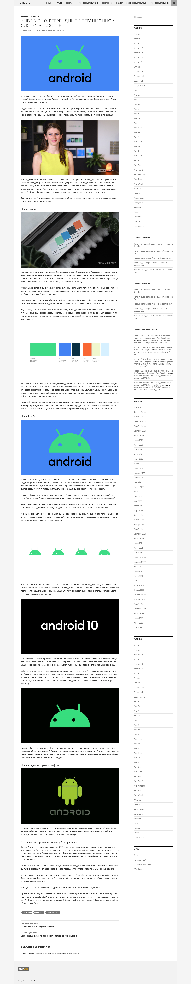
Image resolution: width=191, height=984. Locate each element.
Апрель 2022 (139, 506)
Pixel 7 (136, 123)
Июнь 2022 (138, 496)
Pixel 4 (136, 100)
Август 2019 (139, 614)
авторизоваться (71, 953)
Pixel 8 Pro (138, 142)
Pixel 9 (136, 151)
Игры (136, 212)
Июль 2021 (138, 543)
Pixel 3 (136, 90)
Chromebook (139, 76)
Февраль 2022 (140, 515)
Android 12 (138, 43)
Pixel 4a (137, 104)
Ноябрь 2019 (139, 599)
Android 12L (139, 48)
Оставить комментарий (54, 31)
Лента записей (140, 860)
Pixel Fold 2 (138, 170)
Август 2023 (139, 436)
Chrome (137, 67)
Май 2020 (138, 581)
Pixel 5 (136, 109)
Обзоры (69, 3)
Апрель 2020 (139, 585)
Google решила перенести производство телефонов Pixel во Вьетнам (49, 934)
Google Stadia (139, 86)
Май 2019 (138, 628)
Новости (35, 16)
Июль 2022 (138, 492)
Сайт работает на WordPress (28, 981)
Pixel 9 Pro (138, 156)
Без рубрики (139, 203)
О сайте (49, 3)
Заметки (137, 207)
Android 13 (138, 53)
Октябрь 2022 (140, 478)
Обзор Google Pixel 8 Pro (159, 3)
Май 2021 (138, 553)
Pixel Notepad (139, 175)
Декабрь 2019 (140, 595)
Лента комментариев (143, 865)
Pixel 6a (137, 118)
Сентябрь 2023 (140, 431)
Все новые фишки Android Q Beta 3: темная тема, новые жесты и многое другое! (153, 364)
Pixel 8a (137, 147)
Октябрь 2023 (140, 426)
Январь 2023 (139, 464)
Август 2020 (139, 567)
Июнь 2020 (138, 576)
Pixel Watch (138, 184)
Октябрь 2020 (140, 562)
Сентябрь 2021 (140, 534)
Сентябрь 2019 (140, 609)
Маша (37, 31)
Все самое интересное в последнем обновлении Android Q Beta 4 (152, 352)
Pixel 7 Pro (138, 128)
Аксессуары (139, 198)
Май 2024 (138, 407)
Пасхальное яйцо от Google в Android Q (37, 925)
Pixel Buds (138, 161)
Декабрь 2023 (140, 422)
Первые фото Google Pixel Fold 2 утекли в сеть (153, 258)
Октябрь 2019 (140, 604)
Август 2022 (139, 487)
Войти (136, 855)
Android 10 (27, 912)
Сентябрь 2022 (140, 482)
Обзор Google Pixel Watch (87, 3)
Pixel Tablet (138, 179)
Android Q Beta (53, 912)
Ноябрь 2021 (139, 525)
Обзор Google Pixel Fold (136, 3)
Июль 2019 (138, 618)
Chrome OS (138, 72)
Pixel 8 (136, 137)
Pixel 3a (137, 95)
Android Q (25, 16)
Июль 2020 (138, 571)
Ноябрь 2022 (139, 473)
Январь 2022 (139, 520)
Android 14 (138, 58)
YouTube (137, 193)
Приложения (139, 226)
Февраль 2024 (140, 412)
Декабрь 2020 (140, 557)
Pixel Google (24, 3)
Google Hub (138, 81)
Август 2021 (139, 539)
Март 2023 (138, 459)
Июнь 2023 (138, 445)
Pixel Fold (137, 165)
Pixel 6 (136, 114)
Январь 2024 (139, 417)
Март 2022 (138, 511)
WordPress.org (139, 869)
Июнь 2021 (138, 548)
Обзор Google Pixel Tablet (112, 3)
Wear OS (137, 189)
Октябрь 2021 (140, 529)
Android (137, 34)
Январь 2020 (139, 590)
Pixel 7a (137, 132)
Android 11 (138, 39)
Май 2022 (138, 501)
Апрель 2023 (139, 454)
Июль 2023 (138, 440)
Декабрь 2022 (140, 468)
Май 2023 (138, 450)
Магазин (59, 3)
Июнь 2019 (138, 623)
